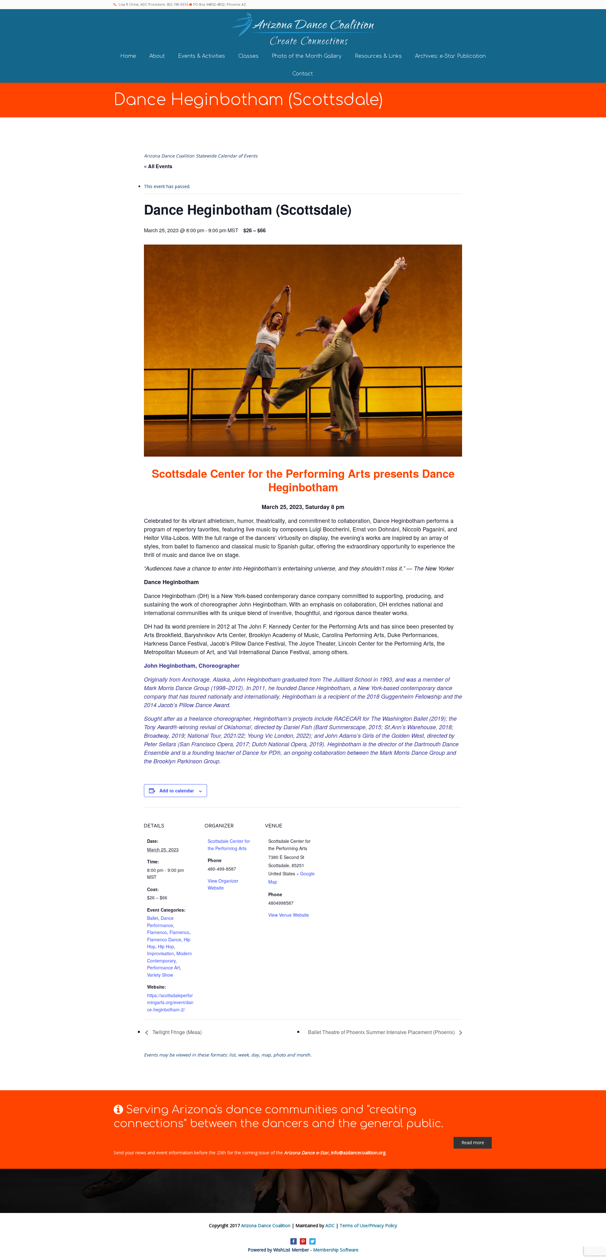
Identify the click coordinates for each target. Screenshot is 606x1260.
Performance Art (163, 967)
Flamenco (157, 932)
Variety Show (160, 975)
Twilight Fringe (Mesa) (176, 1032)
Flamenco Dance (164, 939)
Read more (472, 1142)
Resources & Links (378, 56)
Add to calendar (176, 790)
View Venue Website (288, 915)
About (157, 56)
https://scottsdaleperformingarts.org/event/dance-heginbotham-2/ (170, 1002)
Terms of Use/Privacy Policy (368, 1225)
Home (128, 56)
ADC (330, 1225)
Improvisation (160, 953)
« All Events (158, 166)
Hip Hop (166, 946)
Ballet (152, 918)
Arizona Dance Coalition (265, 1225)
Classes (248, 56)
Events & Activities (201, 56)
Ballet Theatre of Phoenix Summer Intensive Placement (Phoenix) (382, 1032)
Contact (302, 74)
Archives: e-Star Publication (450, 56)
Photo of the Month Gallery (307, 56)
